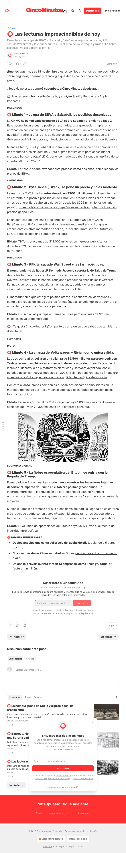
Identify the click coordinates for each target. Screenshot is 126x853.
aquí (95, 88)
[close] (92, 722)
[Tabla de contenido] (3, 426)
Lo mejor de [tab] (15, 697)
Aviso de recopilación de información (52, 778)
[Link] (2, 114)
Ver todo (15, 785)
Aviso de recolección (87, 831)
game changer (56, 513)
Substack (47, 846)
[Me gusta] (10, 64)
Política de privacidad (83, 778)
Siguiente (106, 636)
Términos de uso (63, 775)
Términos (70, 831)
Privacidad (58, 831)
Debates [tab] (38, 697)
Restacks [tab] (29, 658)
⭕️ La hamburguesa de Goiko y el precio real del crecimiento (40, 708)
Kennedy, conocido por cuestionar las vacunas (39, 284)
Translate (14, 28)
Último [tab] (27, 697)
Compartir (14, 339)
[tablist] (21, 659)
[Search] (72, 11)
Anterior (19, 636)
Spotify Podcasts (84, 96)
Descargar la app (78, 838)
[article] (63, 715)
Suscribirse (92, 10)
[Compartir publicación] (79, 11)
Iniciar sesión (112, 10)
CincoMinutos (21, 54)
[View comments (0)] (17, 64)
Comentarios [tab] (15, 658)
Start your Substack (52, 838)
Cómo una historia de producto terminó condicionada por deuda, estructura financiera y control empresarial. (47, 716)
